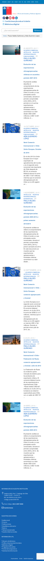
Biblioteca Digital (12, 24)
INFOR (28, 2)
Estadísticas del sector (9, 526)
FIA (22, 2)
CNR (20, 2)
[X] (7, 18)
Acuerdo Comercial (31, 50)
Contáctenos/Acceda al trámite (17, 21)
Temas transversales (8, 530)
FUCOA (36, 2)
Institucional (6, 520)
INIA (25, 2)
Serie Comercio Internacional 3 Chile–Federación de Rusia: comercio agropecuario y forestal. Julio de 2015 (32, 359)
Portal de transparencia (9, 549)
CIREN (32, 2)
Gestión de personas (28, 558)
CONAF (16, 2)
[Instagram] (13, 18)
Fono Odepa (13, 504)
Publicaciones (29, 56)
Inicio (5, 36)
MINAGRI (4, 2)
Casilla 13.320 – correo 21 (12, 495)
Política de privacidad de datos (12, 543)
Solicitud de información (9, 551)
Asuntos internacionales (31, 53)
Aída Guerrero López (30, 137)
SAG (13, 2)
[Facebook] (4, 18)
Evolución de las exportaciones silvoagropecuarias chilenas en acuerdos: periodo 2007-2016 (32, 71)
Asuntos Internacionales (9, 532)
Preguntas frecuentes (8, 547)
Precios (4, 522)
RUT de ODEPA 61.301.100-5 (12, 497)
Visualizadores (14, 558)
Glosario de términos (8, 541)
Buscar (38, 30)
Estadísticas (28, 199)
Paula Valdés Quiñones (29, 59)
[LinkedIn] (16, 18)
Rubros (4, 528)
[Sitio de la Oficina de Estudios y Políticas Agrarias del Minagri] (22, 11)
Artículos (27, 52)
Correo (20, 558)
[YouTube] (10, 18)
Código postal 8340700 (11, 499)
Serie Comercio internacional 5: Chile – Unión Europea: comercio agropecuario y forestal (32, 291)
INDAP (9, 2)
